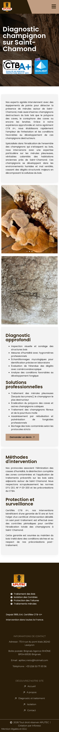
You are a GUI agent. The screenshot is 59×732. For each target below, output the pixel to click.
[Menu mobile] (53, 6)
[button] (29, 251)
